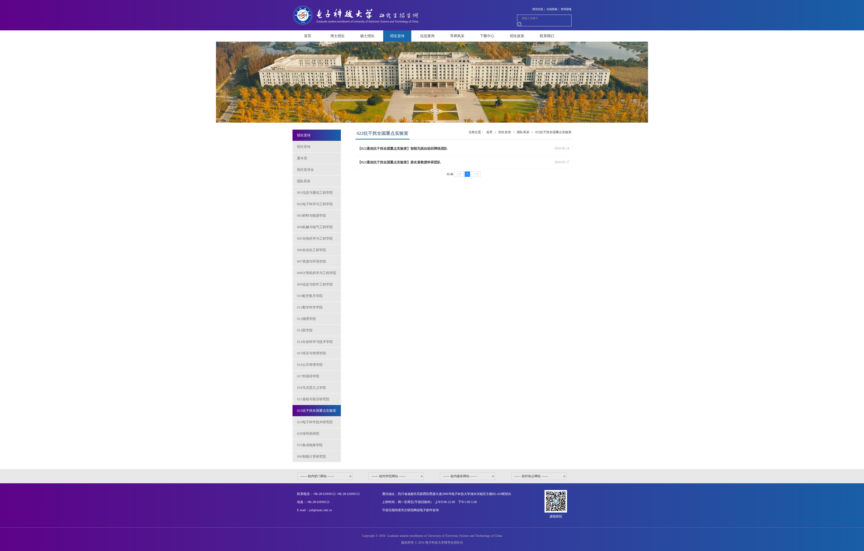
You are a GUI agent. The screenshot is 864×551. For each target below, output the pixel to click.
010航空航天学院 (310, 296)
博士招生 (337, 36)
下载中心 (487, 36)
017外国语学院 (308, 376)
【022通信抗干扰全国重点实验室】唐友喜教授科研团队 (399, 162)
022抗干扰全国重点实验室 (316, 410)
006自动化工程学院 (311, 250)
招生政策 (517, 36)
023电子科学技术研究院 (315, 422)
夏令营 (302, 158)
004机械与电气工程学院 (315, 227)
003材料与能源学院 (311, 215)
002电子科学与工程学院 (315, 204)
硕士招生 (367, 36)
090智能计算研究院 (311, 456)
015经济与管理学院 (311, 353)
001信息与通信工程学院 (315, 192)
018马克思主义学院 (311, 387)
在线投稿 (552, 9)
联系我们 (547, 36)
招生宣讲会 (305, 169)
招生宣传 (397, 36)
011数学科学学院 (310, 307)
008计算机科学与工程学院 (316, 273)
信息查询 (427, 36)
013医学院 (305, 330)
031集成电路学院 (310, 445)
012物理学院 (306, 319)
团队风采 (303, 181)
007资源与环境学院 (311, 261)
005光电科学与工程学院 (315, 238)
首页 (307, 36)
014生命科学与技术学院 (315, 342)
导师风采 (457, 36)
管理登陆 (566, 9)
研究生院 (537, 9)
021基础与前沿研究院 (313, 399)
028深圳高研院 (308, 433)
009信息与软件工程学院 (315, 284)
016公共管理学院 (310, 365)
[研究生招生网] (356, 14)
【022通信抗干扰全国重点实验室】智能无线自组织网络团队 (403, 148)
